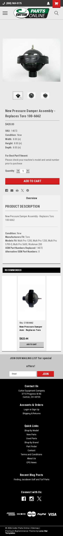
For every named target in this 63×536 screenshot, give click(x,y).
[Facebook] (6, 190)
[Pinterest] (27, 190)
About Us (31, 458)
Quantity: (10, 170)
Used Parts (31, 438)
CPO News (31, 462)
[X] (22, 190)
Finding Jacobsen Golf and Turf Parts (31, 479)
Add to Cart (32, 344)
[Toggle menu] (5, 13)
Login (26, 409)
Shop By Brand (31, 442)
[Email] (11, 190)
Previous (5, 60)
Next (57, 60)
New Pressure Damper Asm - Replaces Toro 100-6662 (30, 328)
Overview (31, 198)
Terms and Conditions (31, 454)
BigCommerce (21, 531)
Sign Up (35, 409)
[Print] (17, 190)
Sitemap (35, 528)
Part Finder (31, 446)
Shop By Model (31, 430)
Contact (31, 450)
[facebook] (24, 499)
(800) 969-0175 (14, 3)
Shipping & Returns (32, 413)
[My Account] (48, 3)
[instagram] (31, 499)
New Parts (31, 434)
